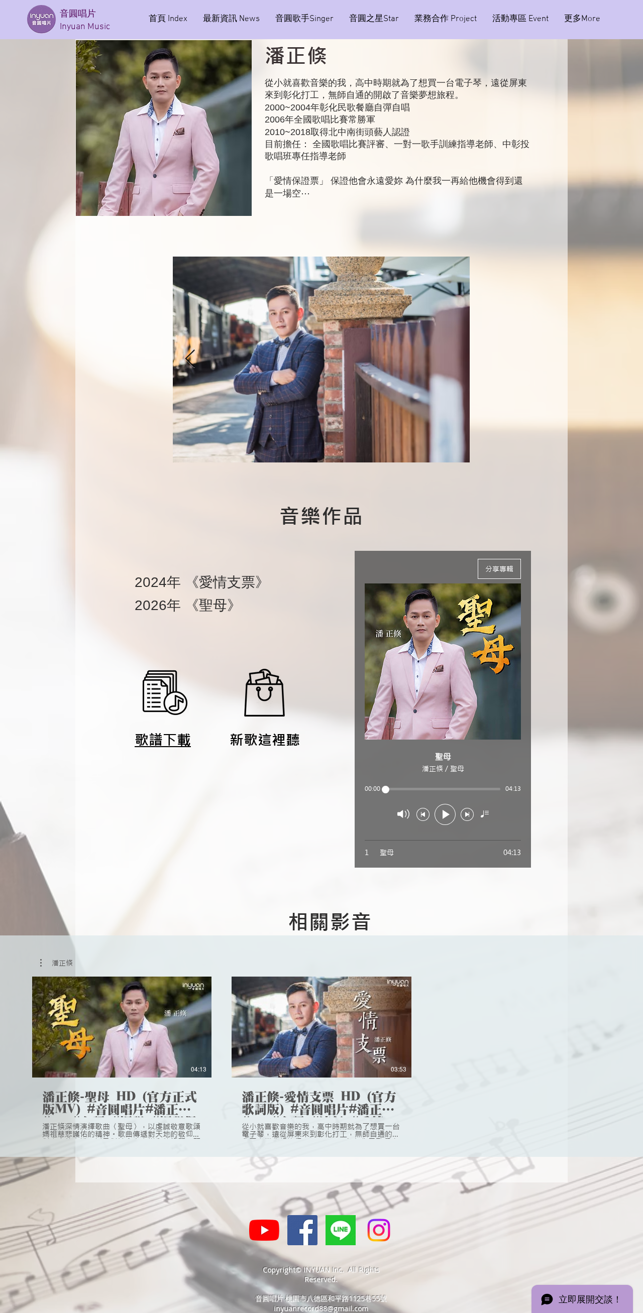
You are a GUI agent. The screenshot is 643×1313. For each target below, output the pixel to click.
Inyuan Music (85, 27)
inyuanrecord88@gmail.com (321, 1308)
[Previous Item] (190, 359)
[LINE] (341, 1230)
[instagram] (379, 1230)
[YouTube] (264, 1230)
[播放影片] (122, 1027)
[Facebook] (302, 1230)
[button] (56, 963)
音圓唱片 (79, 14)
